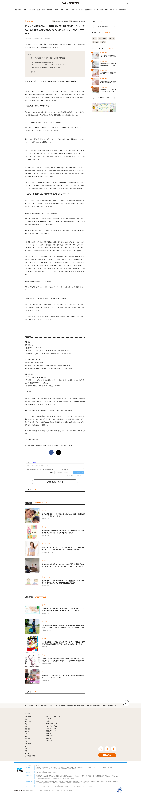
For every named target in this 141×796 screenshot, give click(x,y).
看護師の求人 (115, 781)
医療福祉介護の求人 (72, 768)
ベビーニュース (47, 535)
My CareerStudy (84, 776)
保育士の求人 (56, 782)
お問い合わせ (50, 733)
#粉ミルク (43, 38)
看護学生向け (53, 767)
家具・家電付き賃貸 (40, 778)
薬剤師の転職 (108, 781)
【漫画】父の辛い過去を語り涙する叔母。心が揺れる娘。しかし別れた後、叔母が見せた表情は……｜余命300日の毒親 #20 (63, 659)
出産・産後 (32, 10)
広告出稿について (51, 728)
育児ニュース (46, 519)
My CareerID (91, 776)
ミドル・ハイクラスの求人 (85, 767)
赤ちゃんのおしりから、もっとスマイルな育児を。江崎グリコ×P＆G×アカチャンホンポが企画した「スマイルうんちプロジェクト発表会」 (63, 565)
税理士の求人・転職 (95, 781)
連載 (101, 10)
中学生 (56, 10)
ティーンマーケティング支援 (78, 775)
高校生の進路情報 (39, 772)
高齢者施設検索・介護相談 (68, 778)
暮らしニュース (47, 630)
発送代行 (56, 786)
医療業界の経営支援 (77, 782)
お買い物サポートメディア (111, 776)
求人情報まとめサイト (40, 775)
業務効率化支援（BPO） (47, 786)
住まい (81, 10)
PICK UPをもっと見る (104, 26)
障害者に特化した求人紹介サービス (43, 768)
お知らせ (48, 719)
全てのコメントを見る (55, 482)
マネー (67, 10)
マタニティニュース (48, 552)
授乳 (51, 706)
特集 (106, 10)
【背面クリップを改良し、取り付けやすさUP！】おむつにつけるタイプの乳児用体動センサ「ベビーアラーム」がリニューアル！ (63, 609)
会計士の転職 (86, 781)
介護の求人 (69, 782)
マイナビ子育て (55, 776)
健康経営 (61, 786)
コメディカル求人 (39, 782)
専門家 (112, 10)
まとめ (33, 72)
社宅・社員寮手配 (77, 786)
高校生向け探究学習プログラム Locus (52, 772)
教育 (43, 10)
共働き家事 (88, 10)
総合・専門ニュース (50, 775)
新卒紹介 (62, 781)
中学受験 (49, 10)
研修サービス (38, 786)
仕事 (62, 10)
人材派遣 (37, 781)
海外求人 (77, 767)
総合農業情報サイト (47, 776)
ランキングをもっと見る (104, 97)
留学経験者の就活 (45, 767)
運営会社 (48, 738)
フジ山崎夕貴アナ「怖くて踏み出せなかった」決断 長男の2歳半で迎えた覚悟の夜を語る (63, 515)
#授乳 (26, 38)
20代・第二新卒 (55, 781)
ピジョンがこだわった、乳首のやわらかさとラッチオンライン (48, 65)
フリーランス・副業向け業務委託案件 (59, 768)
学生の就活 (38, 767)
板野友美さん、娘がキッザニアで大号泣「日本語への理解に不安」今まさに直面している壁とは (63, 676)
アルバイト (95, 767)
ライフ (96, 10)
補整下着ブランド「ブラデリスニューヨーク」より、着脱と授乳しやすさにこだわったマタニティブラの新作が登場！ (63, 548)
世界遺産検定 (38, 776)
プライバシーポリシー (52, 726)
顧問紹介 (102, 781)
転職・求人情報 (70, 767)
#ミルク (38, 38)
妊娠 (25, 10)
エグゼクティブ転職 (78, 781)
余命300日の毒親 (47, 663)
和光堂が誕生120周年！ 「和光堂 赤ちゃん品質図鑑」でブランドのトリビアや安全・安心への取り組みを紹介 (63, 532)
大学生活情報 (88, 775)
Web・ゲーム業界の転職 (46, 781)
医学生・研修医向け (62, 767)
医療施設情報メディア (100, 776)
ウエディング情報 (115, 775)
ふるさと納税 (76, 776)
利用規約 (48, 721)
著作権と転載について (52, 723)
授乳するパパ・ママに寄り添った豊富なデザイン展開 (46, 67)
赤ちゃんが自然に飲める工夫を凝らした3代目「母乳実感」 (48, 58)
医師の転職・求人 (47, 782)
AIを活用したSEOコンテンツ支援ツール (53, 778)
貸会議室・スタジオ (69, 786)
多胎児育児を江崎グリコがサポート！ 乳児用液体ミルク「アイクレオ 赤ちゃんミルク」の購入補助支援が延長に (63, 582)
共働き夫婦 (18, 10)
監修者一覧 (49, 741)
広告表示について (51, 731)
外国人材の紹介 (86, 782)
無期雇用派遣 (63, 782)
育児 (38, 10)
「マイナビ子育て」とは (53, 716)
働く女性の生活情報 (97, 775)
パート (100, 767)
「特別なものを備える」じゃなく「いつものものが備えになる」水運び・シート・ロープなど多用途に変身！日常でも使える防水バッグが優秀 (63, 626)
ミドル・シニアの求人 (107, 767)
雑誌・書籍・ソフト (106, 775)
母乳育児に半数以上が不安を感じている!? (43, 62)
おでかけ (74, 10)
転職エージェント (69, 781)
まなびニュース (47, 647)
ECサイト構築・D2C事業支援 (66, 776)
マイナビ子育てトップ (31, 706)
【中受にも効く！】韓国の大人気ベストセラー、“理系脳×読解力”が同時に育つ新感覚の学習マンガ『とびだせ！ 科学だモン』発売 (63, 643)
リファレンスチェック (87, 786)
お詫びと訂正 (50, 736)
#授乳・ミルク (32, 38)
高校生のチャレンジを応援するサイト (63, 775)
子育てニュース (47, 613)
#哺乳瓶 (48, 38)
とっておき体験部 (121, 10)
